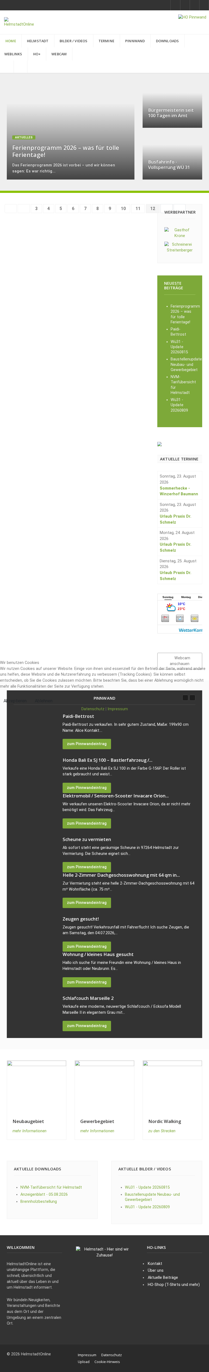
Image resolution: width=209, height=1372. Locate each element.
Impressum (117, 709)
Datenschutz (92, 709)
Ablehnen (44, 700)
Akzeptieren (15, 700)
